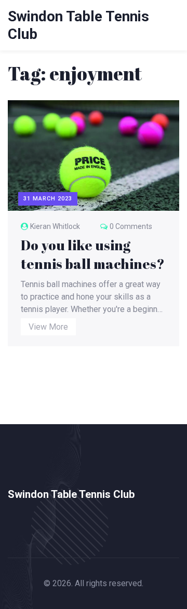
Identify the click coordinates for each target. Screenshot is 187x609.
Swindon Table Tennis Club (71, 494)
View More (48, 327)
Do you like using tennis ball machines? (93, 254)
